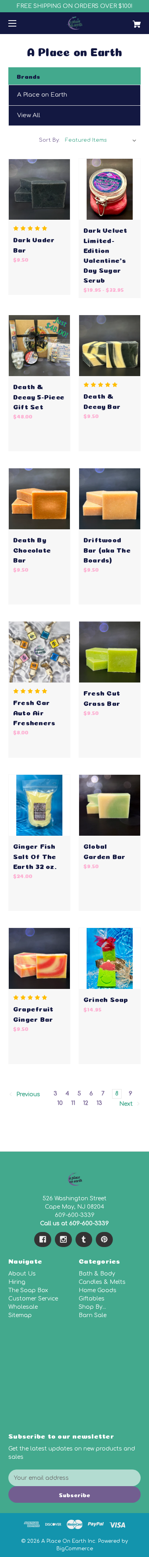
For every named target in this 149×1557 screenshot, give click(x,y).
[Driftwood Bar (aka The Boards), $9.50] (109, 498)
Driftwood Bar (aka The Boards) (107, 549)
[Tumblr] (83, 1239)
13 (99, 1103)
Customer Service (33, 1299)
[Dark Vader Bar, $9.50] (39, 189)
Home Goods (97, 1290)
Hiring (16, 1282)
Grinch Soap (105, 998)
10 (60, 1103)
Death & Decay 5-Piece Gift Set (38, 395)
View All (28, 115)
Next (126, 1104)
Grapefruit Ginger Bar (33, 1013)
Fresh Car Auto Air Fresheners (34, 711)
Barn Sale (92, 1315)
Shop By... (92, 1307)
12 (85, 1103)
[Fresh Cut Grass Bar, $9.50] (109, 652)
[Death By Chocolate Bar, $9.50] (39, 498)
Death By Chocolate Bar (32, 549)
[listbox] (101, 140)
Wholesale (23, 1307)
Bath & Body (97, 1274)
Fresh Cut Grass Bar (101, 697)
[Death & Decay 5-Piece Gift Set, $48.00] (39, 345)
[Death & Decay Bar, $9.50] (109, 345)
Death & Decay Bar (101, 400)
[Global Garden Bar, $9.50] (109, 805)
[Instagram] (63, 1239)
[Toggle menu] (19, 23)
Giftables (91, 1299)
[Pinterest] (104, 1239)
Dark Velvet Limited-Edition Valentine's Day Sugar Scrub (105, 254)
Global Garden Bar (104, 850)
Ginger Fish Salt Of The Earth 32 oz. (34, 855)
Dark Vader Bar (34, 244)
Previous (27, 1094)
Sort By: (49, 140)
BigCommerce (74, 1548)
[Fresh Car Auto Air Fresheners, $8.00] (39, 652)
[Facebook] (43, 1239)
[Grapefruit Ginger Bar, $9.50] (39, 958)
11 (73, 1103)
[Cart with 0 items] (127, 21)
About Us (22, 1274)
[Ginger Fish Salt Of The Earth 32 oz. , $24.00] (39, 805)
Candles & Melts (102, 1282)
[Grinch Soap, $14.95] (109, 958)
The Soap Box (28, 1290)
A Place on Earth (42, 94)
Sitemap (20, 1315)
